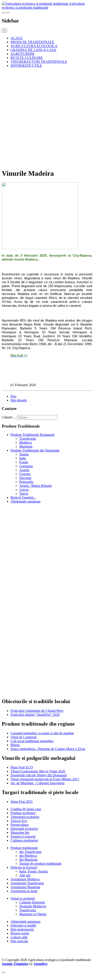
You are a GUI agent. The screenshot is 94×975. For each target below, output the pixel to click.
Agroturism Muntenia (25, 887)
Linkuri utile (19, 937)
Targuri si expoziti (22, 836)
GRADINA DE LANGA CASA (33, 50)
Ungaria (24, 474)
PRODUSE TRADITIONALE (32, 42)
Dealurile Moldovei (32, 906)
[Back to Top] (3, 972)
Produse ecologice (23, 813)
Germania (26, 466)
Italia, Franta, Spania (33, 871)
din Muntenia (28, 859)
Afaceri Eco (18, 821)
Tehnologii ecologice (24, 817)
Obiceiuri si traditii (23, 925)
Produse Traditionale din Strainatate (34, 450)
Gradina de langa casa (25, 809)
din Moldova (28, 855)
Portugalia (26, 482)
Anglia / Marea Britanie (35, 486)
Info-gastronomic (22, 929)
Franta (23, 462)
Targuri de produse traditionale (40, 863)
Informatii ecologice (24, 828)
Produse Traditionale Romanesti (32, 434)
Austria (24, 470)
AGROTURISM (22, 54)
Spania (24, 454)
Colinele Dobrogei (32, 902)
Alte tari (24, 875)
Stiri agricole (19, 941)
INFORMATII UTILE (26, 65)
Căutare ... (9, 417)
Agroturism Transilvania (27, 883)
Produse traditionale (24, 848)
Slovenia (25, 478)
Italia (22, 458)
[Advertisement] (47, 118)
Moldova (25, 442)
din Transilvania (30, 852)
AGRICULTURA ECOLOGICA (33, 46)
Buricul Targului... (23, 497)
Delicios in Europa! (23, 867)
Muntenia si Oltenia (32, 914)
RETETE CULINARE (26, 58)
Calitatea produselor (24, 840)
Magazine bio (19, 832)
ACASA (16, 38)
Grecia (23, 489)
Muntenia (25, 446)
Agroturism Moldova (25, 879)
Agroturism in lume (23, 891)
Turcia (23, 493)
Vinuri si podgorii (22, 898)
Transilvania (27, 438)
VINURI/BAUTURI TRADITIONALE (38, 61)
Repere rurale (19, 933)
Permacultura (19, 825)
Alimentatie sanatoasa (25, 501)
